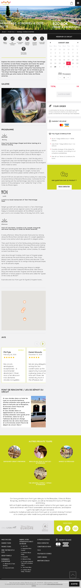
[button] (42, 343)
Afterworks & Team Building (9, 564)
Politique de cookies (44, 554)
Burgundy (25, 557)
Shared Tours (6, 543)
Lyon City (24, 546)
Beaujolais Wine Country (26, 549)
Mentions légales (43, 561)
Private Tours (6, 547)
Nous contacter (43, 543)
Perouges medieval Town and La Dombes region (27, 563)
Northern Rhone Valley (26, 553)
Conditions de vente (44, 547)
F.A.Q (38, 550)
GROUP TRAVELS (6, 556)
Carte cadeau (42, 557)
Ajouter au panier (64, 94)
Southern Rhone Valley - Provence (26, 570)
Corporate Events (9, 568)
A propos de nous (43, 540)
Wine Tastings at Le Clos (8, 551)
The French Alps (26, 567)
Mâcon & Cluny (26, 559)
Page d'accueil (6, 540)
